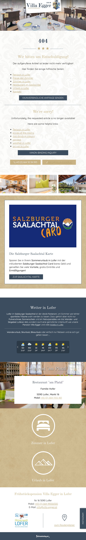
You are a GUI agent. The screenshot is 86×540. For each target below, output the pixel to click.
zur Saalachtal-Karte (26, 276)
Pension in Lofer (21, 74)
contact (17, 139)
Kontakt (17, 91)
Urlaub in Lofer (21, 88)
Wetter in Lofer (43, 308)
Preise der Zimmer (23, 77)
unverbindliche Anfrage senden (44, 97)
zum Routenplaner (64, 525)
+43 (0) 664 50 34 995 (26, 162)
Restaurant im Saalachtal (27, 84)
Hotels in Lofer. (56, 324)
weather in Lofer (22, 142)
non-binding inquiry (24, 136)
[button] (5, 4)
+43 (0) (46, 503)
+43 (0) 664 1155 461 (51, 397)
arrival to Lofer (21, 146)
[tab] (33, 25)
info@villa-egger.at (60, 162)
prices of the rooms (23, 132)
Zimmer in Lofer (22, 81)
